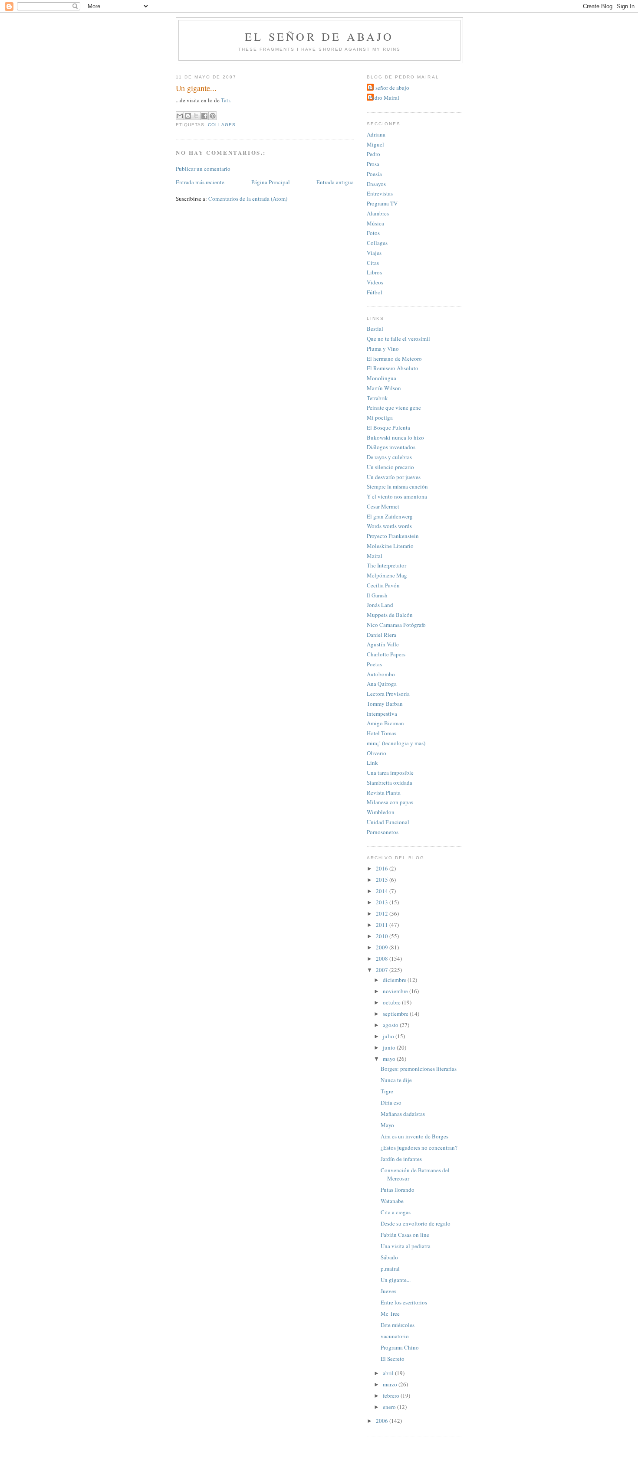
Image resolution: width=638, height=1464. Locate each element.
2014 (382, 891)
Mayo (387, 1125)
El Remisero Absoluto (392, 368)
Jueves (388, 1291)
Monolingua (381, 378)
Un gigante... (396, 1280)
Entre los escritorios (404, 1302)
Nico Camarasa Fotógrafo (396, 625)
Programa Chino (400, 1347)
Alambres (378, 213)
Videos (375, 282)
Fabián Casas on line (405, 1235)
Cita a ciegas (396, 1212)
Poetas (374, 664)
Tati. (226, 100)
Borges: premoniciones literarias (419, 1069)
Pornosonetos (382, 832)
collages (222, 124)
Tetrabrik (377, 398)
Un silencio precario (390, 467)
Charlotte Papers (386, 654)
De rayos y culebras (389, 457)
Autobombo (381, 674)
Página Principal (270, 182)
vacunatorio (395, 1336)
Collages (377, 243)
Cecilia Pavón (383, 585)
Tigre (387, 1091)
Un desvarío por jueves (394, 477)
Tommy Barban (385, 704)
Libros (374, 272)
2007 (382, 970)
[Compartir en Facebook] (204, 115)
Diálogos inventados (391, 447)
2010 (382, 936)
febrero (392, 1395)
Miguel (375, 144)
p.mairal (390, 1268)
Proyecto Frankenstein (393, 536)
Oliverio (376, 753)
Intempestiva (382, 713)
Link (372, 762)
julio (389, 1036)
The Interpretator (386, 565)
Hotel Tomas (381, 733)
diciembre (395, 980)
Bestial (375, 329)
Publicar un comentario (203, 169)
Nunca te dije (396, 1080)
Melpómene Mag (387, 575)
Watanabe (392, 1201)
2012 (382, 913)
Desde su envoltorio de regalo (416, 1223)
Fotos (373, 233)
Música (375, 223)
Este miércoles (397, 1325)
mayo (390, 1059)
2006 (382, 1421)
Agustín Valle (383, 644)
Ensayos (376, 184)
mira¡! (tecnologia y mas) (396, 743)
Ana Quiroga (382, 684)
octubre (392, 1002)
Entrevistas (380, 193)
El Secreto (393, 1359)
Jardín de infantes (401, 1159)
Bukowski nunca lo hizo (395, 437)
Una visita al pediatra (406, 1246)
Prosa (373, 164)
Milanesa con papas (390, 802)
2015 (382, 880)
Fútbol (374, 292)
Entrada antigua (335, 182)
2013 (382, 902)
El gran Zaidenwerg (390, 516)
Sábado (389, 1257)
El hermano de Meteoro (394, 358)
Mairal (374, 556)
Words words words (389, 526)
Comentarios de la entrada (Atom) (247, 198)
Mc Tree (390, 1313)
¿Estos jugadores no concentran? (419, 1147)
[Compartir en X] (196, 115)
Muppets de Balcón (390, 615)
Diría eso (391, 1102)
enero (390, 1407)
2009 (382, 947)
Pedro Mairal (384, 97)
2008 (382, 958)
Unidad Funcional (388, 822)
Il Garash (377, 595)
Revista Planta (384, 792)
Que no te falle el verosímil (398, 338)
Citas (373, 263)
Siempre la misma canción (397, 486)
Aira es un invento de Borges (414, 1136)
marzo (390, 1384)
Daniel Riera (381, 635)
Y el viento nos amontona (397, 496)
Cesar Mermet (383, 506)
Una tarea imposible (390, 772)
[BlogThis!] (188, 115)
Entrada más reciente (200, 182)
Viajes (374, 253)
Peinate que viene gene (394, 407)
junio (390, 1047)
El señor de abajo (319, 36)
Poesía (374, 174)
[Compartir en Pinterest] (212, 115)
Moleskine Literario (390, 546)
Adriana (376, 134)
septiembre (396, 1013)
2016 (382, 868)
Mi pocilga (380, 417)
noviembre (396, 991)
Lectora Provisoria (388, 694)
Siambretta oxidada (389, 782)
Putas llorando (397, 1189)
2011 (382, 925)
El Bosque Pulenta (388, 427)
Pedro (373, 154)
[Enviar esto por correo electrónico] (179, 115)
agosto (391, 1025)
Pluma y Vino (383, 348)
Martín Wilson (384, 388)
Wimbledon (381, 812)
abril (389, 1373)
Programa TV (382, 203)
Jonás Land (380, 605)
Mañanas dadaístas (403, 1114)
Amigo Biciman (385, 723)
